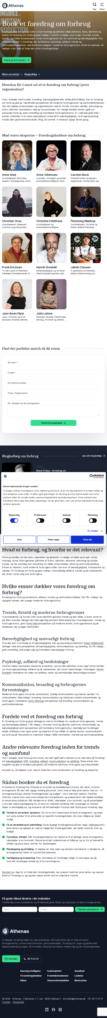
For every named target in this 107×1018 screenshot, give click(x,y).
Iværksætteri (54, 971)
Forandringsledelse (31, 975)
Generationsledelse (58, 980)
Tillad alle (87, 539)
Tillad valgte (53, 539)
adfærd (44, 761)
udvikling (74, 761)
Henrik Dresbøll (46, 267)
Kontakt (12, 958)
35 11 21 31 (32, 958)
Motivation (81, 980)
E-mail (12, 372)
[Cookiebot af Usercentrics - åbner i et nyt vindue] (91, 476)
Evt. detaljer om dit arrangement (24, 403)
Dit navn (13, 362)
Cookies (6, 1002)
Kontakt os (8, 872)
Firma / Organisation (18, 393)
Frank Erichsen (12, 267)
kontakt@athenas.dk (74, 998)
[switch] (40, 520)
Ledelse (79, 975)
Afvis (19, 539)
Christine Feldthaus (49, 221)
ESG (26, 761)
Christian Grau (12, 221)
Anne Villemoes (46, 174)
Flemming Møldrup (83, 221)
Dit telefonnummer (17, 383)
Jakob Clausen (81, 267)
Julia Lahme (44, 313)
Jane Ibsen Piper (13, 313)
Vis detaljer (92, 531)
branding (34, 761)
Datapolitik (18, 1002)
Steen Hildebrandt (94, 643)
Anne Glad (9, 174)
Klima (23, 980)
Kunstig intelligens (30, 971)
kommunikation (57, 761)
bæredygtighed (14, 761)
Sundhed (79, 971)
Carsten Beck (80, 174)
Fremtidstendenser (58, 975)
